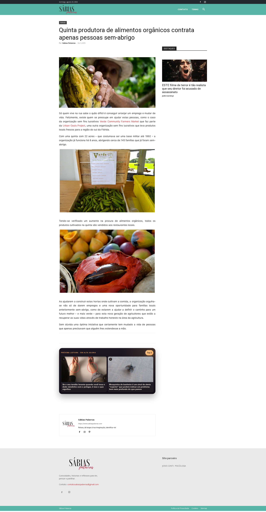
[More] (104, 49)
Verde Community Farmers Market (119, 121)
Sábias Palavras (69, 43)
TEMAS (195, 9)
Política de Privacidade (180, 508)
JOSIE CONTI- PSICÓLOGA (174, 465)
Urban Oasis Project (74, 125)
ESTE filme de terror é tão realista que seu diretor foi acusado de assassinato (184, 89)
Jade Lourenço (168, 96)
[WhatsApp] (98, 49)
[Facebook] (200, 2)
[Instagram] (205, 2)
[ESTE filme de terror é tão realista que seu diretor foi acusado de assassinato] (184, 61)
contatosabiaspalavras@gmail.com (83, 484)
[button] (203, 9)
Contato (183, 9)
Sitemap (204, 508)
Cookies (195, 508)
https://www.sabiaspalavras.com (90, 424)
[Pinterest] (90, 432)
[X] (91, 49)
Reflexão (63, 23)
